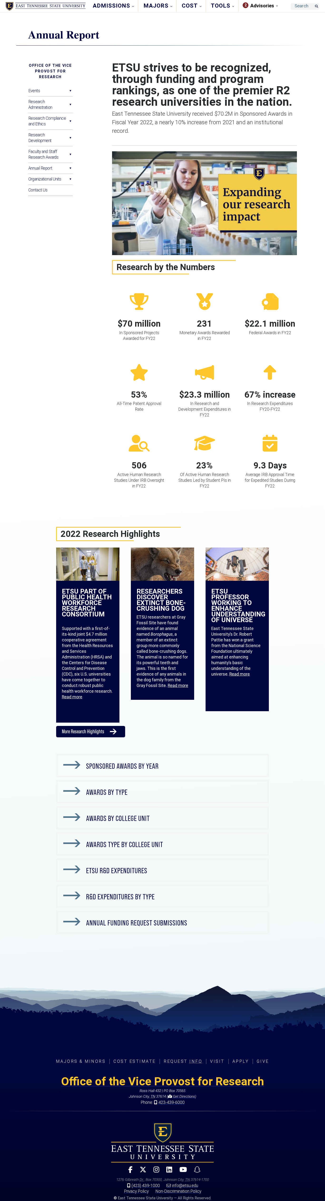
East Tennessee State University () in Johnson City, (162, 1143)
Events (34, 90)
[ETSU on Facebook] (128, 1171)
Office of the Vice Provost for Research (50, 71)
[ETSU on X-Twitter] (141, 1171)
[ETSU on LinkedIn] (167, 1171)
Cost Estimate (134, 1061)
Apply (240, 1061)
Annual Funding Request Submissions (136, 923)
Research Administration (40, 104)
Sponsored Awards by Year (122, 766)
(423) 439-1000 (146, 1185)
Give (263, 1061)
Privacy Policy (136, 1191)
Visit (217, 1061)
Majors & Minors (81, 1061)
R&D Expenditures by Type (120, 896)
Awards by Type (107, 792)
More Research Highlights (83, 731)
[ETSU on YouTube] (181, 1171)
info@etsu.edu (185, 1185)
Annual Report (40, 168)
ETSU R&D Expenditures (116, 870)
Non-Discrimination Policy (178, 1191)
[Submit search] (316, 6)
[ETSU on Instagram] (154, 1171)
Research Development (40, 138)
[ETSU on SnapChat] (195, 1171)
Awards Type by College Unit (124, 844)
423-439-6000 (171, 1102)
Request (183, 1061)
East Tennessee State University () (46, 6)
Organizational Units (44, 179)
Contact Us (38, 190)
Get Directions (183, 1096)
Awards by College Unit (118, 818)
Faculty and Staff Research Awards (43, 154)
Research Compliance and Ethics (47, 121)
